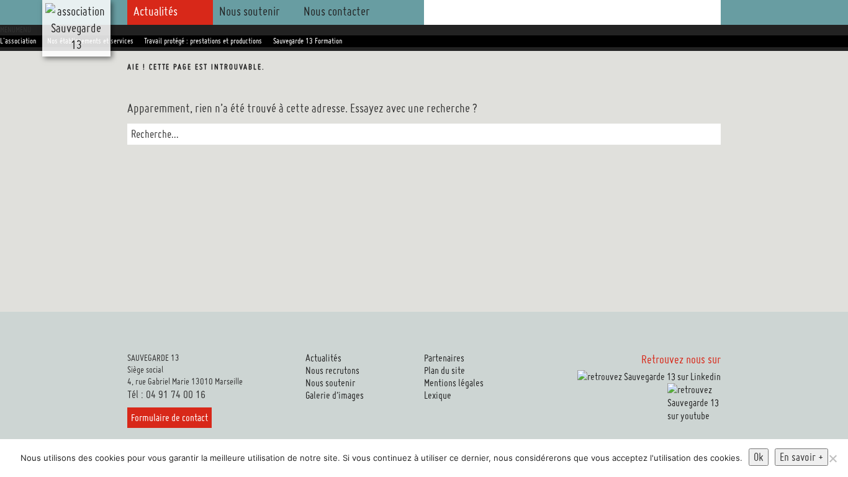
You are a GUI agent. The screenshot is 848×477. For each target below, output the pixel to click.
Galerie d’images (334, 395)
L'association (18, 40)
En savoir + (801, 456)
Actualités (155, 11)
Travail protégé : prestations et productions (203, 40)
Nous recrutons (332, 370)
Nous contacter (337, 11)
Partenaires (444, 358)
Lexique (437, 395)
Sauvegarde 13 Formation (307, 40)
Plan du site (444, 370)
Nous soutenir (249, 11)
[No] (832, 458)
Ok (759, 456)
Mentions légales (454, 383)
